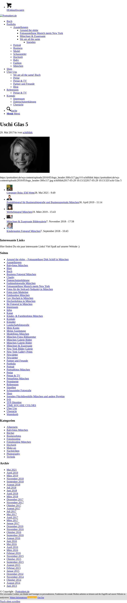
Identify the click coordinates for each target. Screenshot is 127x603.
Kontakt (11, 319)
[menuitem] (67, 21)
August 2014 (13, 582)
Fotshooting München (18, 295)
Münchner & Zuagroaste (19, 345)
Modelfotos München (18, 333)
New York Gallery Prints (19, 351)
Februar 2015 (14, 568)
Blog (9, 268)
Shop (9, 393)
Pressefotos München (18, 378)
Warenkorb (12, 414)
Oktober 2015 (14, 559)
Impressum (12, 307)
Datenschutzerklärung (18, 280)
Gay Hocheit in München (20, 298)
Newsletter (12, 354)
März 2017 (12, 520)
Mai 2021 (12, 469)
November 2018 (15, 478)
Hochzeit (11, 444)
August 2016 (13, 538)
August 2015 (13, 565)
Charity (10, 277)
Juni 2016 (12, 541)
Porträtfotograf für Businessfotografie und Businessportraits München (43, 202)
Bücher (10, 433)
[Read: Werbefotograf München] (10, 209)
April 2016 (12, 547)
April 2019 (12, 472)
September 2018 (15, 481)
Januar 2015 (13, 571)
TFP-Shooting (14, 402)
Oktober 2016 (14, 532)
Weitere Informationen (18, 597)
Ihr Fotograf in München (19, 304)
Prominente (13, 381)
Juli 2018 (11, 487)
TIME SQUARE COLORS (21, 405)
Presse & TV (13, 375)
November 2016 (15, 529)
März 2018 (12, 496)
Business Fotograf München (21, 274)
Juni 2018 (12, 490)
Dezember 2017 (15, 499)
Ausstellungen (14, 262)
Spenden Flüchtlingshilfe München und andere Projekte (36, 396)
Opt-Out (40, 597)
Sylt (9, 399)
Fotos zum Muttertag (17, 292)
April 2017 (12, 517)
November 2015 (15, 556)
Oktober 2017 (14, 505)
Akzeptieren (32, 597)
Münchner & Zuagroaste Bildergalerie (26, 221)
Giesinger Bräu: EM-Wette (21, 192)
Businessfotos (14, 436)
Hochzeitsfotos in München (21, 301)
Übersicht (12, 411)
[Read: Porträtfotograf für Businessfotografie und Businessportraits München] (10, 199)
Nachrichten (13, 450)
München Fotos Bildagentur (21, 336)
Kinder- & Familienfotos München (25, 316)
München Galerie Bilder (19, 339)
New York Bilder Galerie (20, 348)
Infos (9, 310)
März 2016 (12, 550)
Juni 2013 (12, 585)
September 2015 (15, 562)
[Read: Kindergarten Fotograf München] (10, 228)
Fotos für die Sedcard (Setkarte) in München (30, 289)
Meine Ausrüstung (16, 330)
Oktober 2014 (14, 580)
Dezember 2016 (15, 526)
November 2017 (15, 502)
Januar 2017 (13, 523)
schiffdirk (28, 132)
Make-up (11, 447)
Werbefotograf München (19, 211)
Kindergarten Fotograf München (24, 231)
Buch (9, 271)
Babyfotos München (17, 265)
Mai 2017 (12, 514)
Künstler (11, 322)
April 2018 (12, 493)
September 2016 (15, 535)
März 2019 (12, 475)
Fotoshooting (13, 439)
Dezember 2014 (15, 574)
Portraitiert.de (22, 591)
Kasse (10, 313)
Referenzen (13, 384)
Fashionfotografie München (21, 283)
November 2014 (15, 577)
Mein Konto (13, 327)
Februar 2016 (14, 553)
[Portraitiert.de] (8, 15)
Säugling (11, 387)
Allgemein (12, 427)
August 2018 (13, 484)
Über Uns (12, 408)
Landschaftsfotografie (18, 325)
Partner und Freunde (17, 360)
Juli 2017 (11, 511)
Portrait (10, 366)
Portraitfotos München (18, 369)
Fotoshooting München (19, 442)
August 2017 (13, 508)
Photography (13, 453)
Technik (11, 456)
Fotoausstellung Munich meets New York (28, 286)
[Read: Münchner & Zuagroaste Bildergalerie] (10, 218)
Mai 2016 (12, 544)
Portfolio (11, 363)
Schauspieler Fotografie (19, 390)
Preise (10, 372)
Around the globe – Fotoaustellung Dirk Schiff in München (38, 259)
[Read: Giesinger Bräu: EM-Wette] (10, 189)
